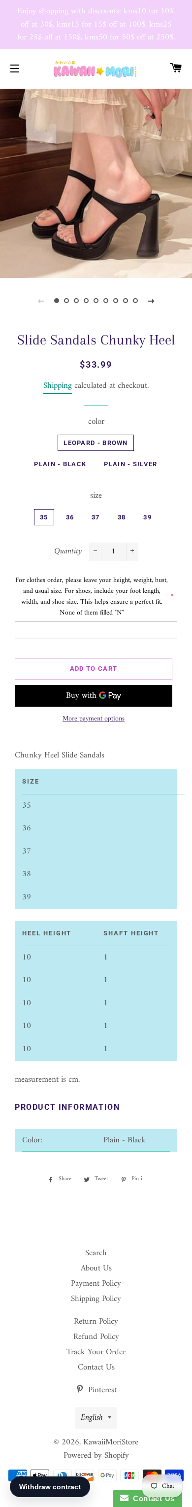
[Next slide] (151, 301)
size (96, 496)
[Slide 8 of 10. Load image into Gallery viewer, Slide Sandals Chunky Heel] (125, 301)
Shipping (57, 385)
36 (70, 517)
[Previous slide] (41, 301)
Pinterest (101, 1390)
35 (44, 517)
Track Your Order (96, 1352)
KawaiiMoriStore (110, 1442)
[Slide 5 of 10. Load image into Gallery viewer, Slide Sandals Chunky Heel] (96, 301)
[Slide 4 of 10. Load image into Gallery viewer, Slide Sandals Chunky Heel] (86, 301)
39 (147, 517)
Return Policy (96, 1321)
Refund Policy (96, 1337)
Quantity (68, 551)
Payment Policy (96, 1283)
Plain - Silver (130, 464)
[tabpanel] (96, 182)
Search (96, 1253)
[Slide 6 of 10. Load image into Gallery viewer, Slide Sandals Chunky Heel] (106, 301)
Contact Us (96, 1367)
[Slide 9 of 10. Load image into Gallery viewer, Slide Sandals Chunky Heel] (135, 301)
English (92, 1417)
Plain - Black (60, 464)
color (96, 422)
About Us (96, 1268)
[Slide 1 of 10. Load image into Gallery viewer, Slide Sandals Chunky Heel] (57, 301)
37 (96, 517)
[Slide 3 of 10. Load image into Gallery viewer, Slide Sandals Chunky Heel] (76, 301)
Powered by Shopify (96, 1455)
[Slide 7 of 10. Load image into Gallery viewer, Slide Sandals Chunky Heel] (116, 301)
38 (122, 517)
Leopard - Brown (96, 442)
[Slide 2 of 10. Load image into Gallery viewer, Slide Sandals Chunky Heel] (66, 301)
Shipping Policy (96, 1299)
